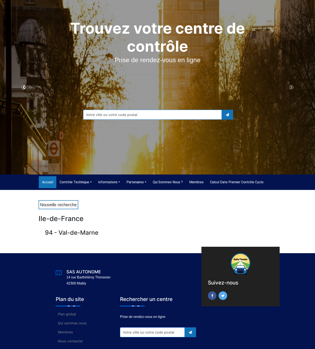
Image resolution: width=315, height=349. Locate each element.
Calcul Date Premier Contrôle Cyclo (237, 182)
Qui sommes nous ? (168, 182)
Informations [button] (107, 182)
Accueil (49, 182)
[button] (23, 87)
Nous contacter (70, 341)
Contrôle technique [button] (74, 182)
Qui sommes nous (72, 323)
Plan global (67, 314)
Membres (196, 182)
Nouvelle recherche (58, 204)
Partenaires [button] (135, 182)
